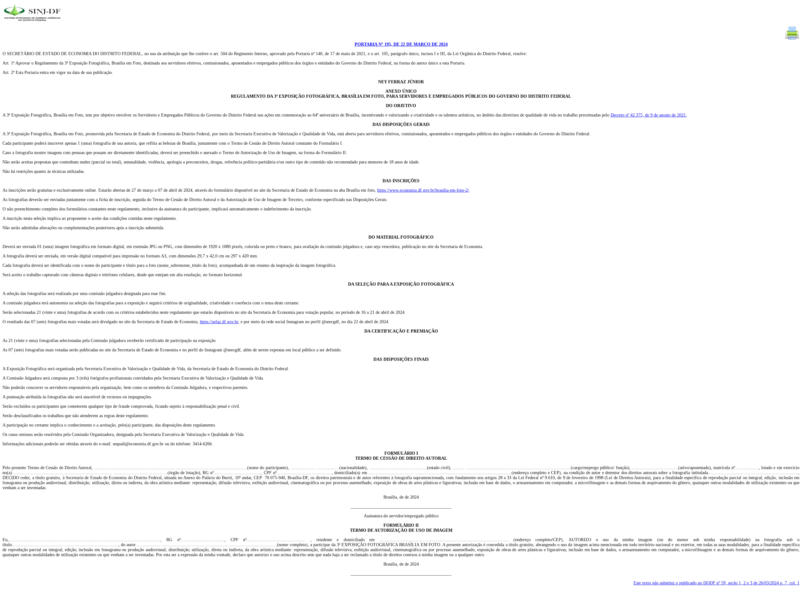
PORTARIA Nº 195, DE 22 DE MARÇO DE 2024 (401, 44)
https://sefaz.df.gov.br (219, 321)
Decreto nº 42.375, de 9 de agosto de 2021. (649, 115)
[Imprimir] (791, 39)
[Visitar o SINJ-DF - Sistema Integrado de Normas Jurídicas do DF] (33, 23)
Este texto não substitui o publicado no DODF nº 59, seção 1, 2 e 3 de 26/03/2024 (716, 583)
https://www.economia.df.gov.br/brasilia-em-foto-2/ (423, 190)
